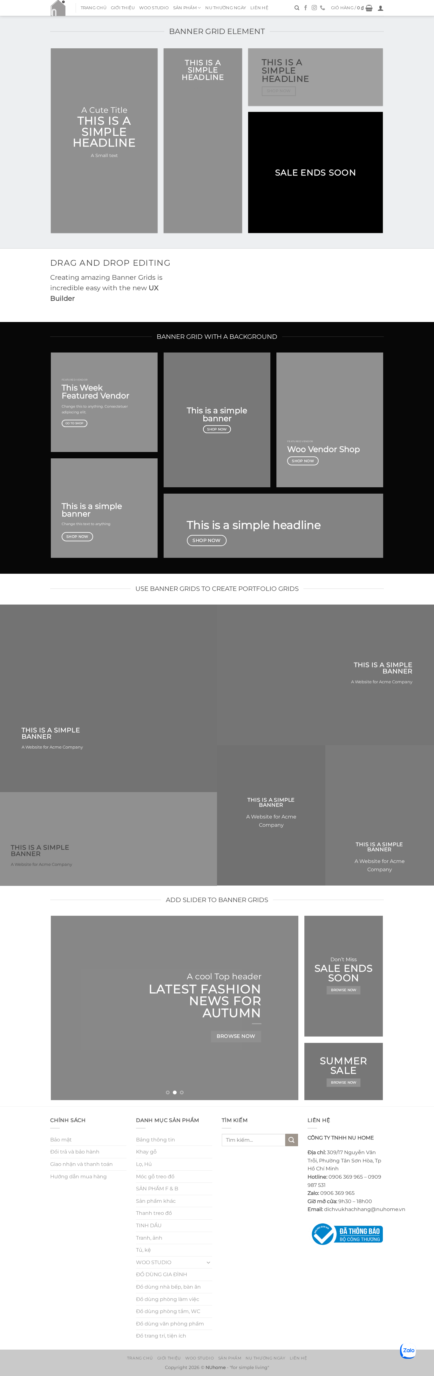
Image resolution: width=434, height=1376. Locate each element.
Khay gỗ (146, 1152)
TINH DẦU (149, 1225)
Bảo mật (61, 1140)
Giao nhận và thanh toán (81, 1164)
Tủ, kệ (143, 1250)
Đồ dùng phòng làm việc (167, 1299)
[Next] (285, 1007)
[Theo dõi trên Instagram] (314, 8)
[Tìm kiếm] (297, 8)
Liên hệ (259, 7)
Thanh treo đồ (154, 1213)
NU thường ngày (225, 7)
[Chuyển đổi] (208, 1262)
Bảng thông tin (155, 1140)
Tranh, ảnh (149, 1238)
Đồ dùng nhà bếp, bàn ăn (168, 1287)
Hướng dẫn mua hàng (78, 1177)
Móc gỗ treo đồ (155, 1177)
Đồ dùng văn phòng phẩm (170, 1324)
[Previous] (64, 1007)
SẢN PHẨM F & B (157, 1189)
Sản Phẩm (185, 7)
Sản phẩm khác (156, 1201)
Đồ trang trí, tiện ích (161, 1336)
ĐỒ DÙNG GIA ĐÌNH (161, 1274)
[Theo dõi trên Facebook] (305, 8)
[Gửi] (291, 1140)
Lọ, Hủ (144, 1164)
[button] (352, 8)
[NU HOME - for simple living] (58, 8)
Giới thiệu (123, 7)
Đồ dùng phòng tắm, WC (168, 1311)
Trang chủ (93, 7)
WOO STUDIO (154, 7)
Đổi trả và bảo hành (74, 1152)
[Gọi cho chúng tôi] (322, 8)
